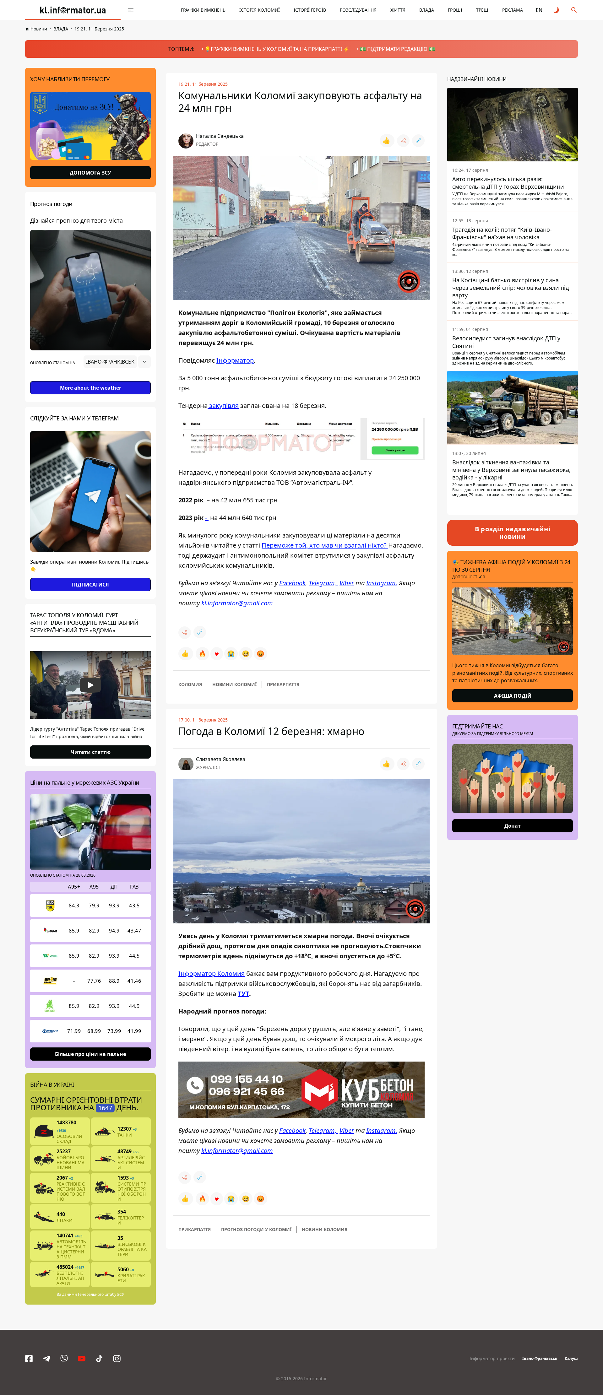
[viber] (64, 1358)
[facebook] (29, 1358)
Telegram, (323, 583)
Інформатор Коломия (211, 973)
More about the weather (90, 387)
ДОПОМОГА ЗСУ (90, 172)
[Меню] (131, 10)
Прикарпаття (283, 684)
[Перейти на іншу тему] (556, 10)
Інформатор (235, 360)
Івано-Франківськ (539, 1358)
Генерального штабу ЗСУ (101, 1294)
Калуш (571, 1358)
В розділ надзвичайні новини (513, 533)
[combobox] (117, 361)
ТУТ (243, 993)
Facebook (292, 583)
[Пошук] (574, 10)
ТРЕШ (482, 10)
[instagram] (117, 1358)
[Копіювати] (418, 140)
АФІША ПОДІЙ (512, 695)
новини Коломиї (234, 684)
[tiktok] (99, 1358)
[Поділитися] (403, 140)
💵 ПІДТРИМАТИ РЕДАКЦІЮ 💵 (397, 49)
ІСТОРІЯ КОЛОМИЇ (259, 10)
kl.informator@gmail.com (237, 603)
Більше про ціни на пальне (90, 1054)
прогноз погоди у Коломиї (256, 1229)
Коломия (190, 684)
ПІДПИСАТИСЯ (90, 584)
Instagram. (381, 583)
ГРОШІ (455, 10)
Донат (512, 825)
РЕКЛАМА (512, 10)
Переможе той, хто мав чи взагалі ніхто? (325, 545)
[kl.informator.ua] (73, 10)
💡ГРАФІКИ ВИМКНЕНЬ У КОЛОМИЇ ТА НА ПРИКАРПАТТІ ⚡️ (277, 49)
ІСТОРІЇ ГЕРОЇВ (310, 10)
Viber (347, 583)
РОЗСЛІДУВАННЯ (358, 10)
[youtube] (81, 1358)
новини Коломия (324, 1229)
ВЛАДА (426, 10)
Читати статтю (91, 752)
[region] (90, 379)
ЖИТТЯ (397, 10)
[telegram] (46, 1358)
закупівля (223, 405)
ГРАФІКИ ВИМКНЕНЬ (203, 10)
